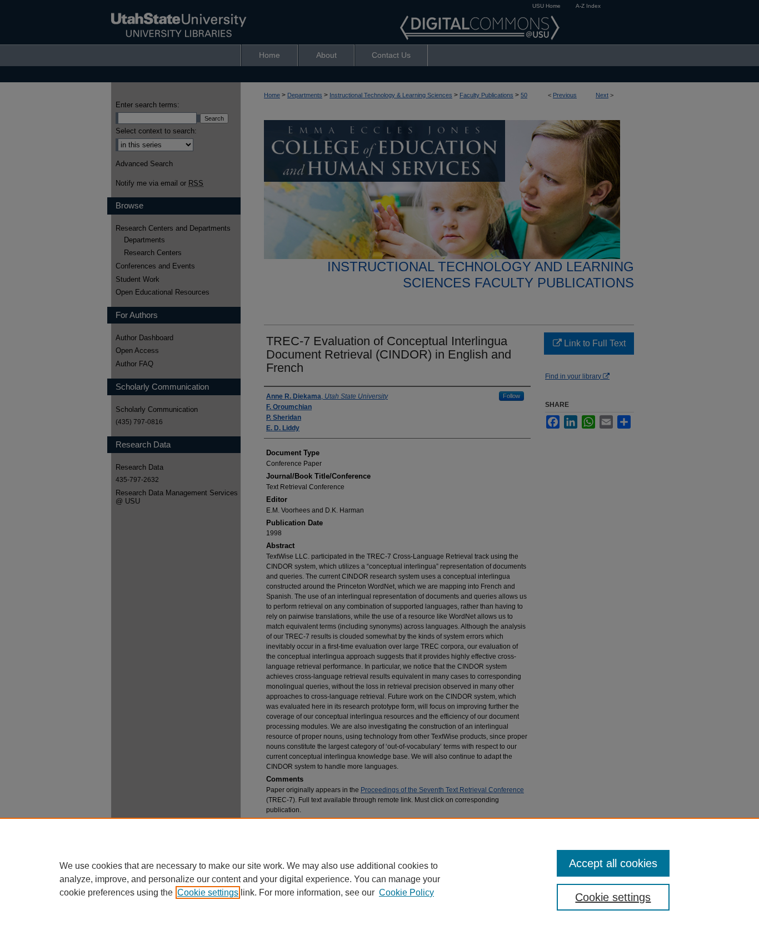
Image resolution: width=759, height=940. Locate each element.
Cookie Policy (406, 892)
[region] (379, 879)
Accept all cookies (613, 863)
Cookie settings (207, 892)
